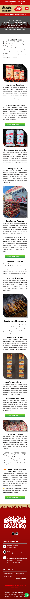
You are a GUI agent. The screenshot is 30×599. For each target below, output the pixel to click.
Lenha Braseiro (8, 576)
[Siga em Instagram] (16, 533)
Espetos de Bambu (21, 578)
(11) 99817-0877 (12, 547)
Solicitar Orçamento (14, 124)
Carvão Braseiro (8, 573)
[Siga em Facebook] (13, 533)
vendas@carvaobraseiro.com (16, 553)
